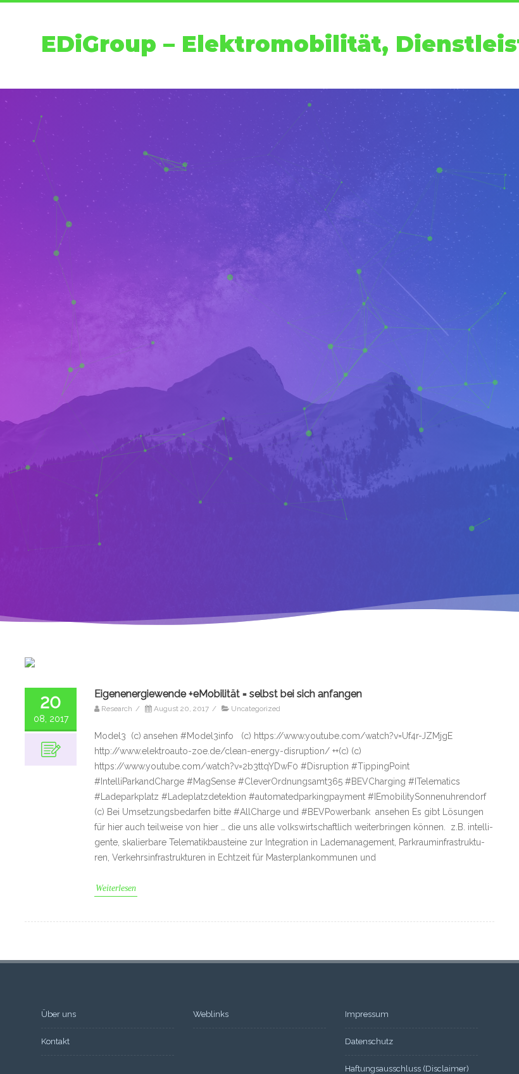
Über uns (58, 1014)
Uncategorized (255, 708)
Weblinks (210, 1014)
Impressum (367, 1014)
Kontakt (55, 1041)
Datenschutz (369, 1041)
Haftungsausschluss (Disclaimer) (407, 1068)
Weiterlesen (116, 888)
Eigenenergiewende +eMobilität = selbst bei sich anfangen (228, 694)
